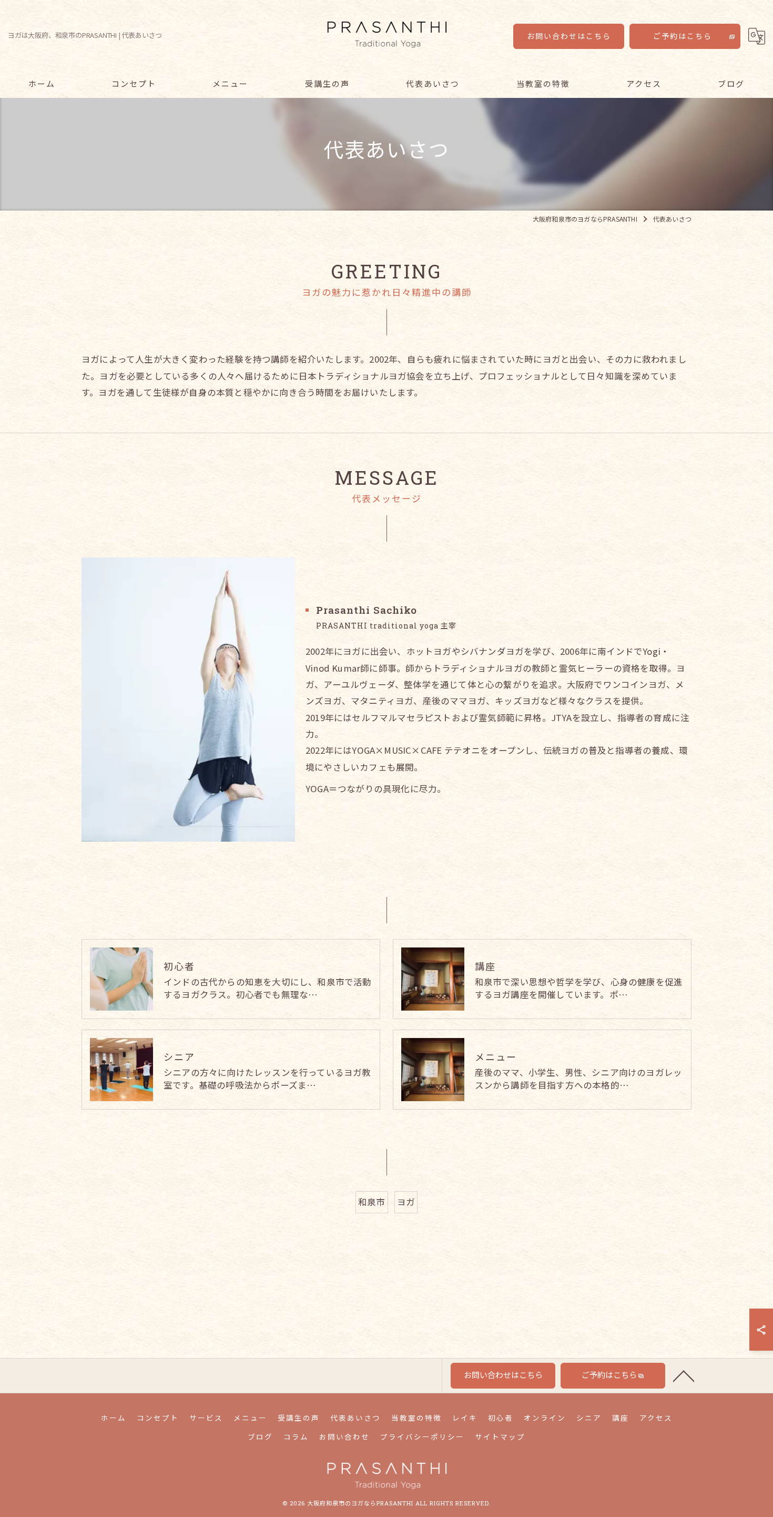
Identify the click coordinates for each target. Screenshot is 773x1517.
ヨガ (406, 1201)
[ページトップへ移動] (683, 1375)
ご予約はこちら (682, 36)
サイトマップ (500, 1437)
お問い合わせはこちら (569, 36)
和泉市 (371, 1201)
